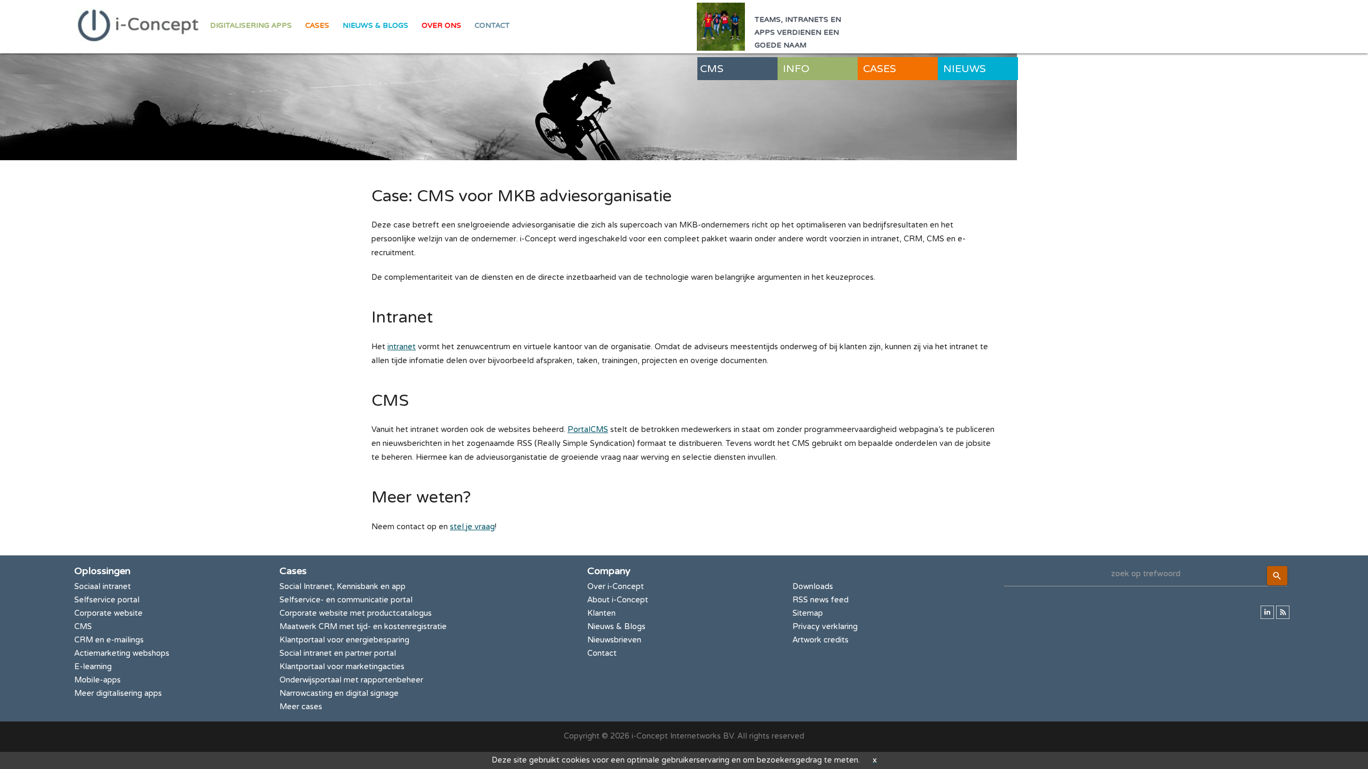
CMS (83, 626)
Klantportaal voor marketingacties (342, 666)
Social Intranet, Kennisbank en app (342, 586)
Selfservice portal (106, 600)
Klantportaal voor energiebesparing (344, 640)
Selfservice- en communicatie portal (346, 600)
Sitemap (807, 613)
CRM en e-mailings (109, 640)
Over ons (441, 25)
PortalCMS (588, 429)
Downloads (812, 586)
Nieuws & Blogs (375, 25)
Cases (317, 25)
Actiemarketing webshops (121, 653)
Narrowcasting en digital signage (339, 693)
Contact (492, 25)
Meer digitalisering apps (118, 693)
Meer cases (300, 706)
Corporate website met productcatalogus (355, 613)
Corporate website (108, 613)
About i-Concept (617, 600)
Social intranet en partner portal (337, 653)
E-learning (93, 666)
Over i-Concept (615, 586)
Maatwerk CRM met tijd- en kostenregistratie (363, 626)
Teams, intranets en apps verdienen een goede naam (798, 32)
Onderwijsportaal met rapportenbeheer (351, 680)
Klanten (601, 613)
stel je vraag (472, 526)
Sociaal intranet (102, 586)
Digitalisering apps (251, 25)
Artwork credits (820, 640)
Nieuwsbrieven (614, 640)
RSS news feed (820, 600)
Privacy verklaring (825, 626)
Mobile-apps (97, 680)
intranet (401, 346)
